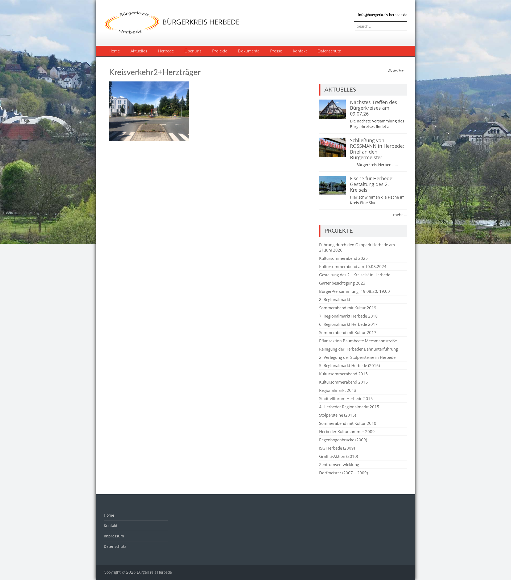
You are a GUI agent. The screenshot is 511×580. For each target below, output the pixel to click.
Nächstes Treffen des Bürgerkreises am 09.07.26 (373, 108)
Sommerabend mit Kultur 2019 (347, 307)
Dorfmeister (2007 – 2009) (343, 472)
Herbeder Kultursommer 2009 (347, 431)
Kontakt (300, 51)
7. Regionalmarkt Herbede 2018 (348, 316)
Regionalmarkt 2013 (337, 390)
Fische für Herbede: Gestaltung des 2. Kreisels (372, 184)
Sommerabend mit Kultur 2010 (347, 423)
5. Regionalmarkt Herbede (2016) (349, 365)
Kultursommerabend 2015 (343, 373)
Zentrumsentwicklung (339, 464)
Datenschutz (329, 51)
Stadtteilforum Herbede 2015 (346, 398)
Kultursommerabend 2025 (343, 258)
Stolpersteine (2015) (337, 415)
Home (114, 51)
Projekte (219, 51)
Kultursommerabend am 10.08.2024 (352, 266)
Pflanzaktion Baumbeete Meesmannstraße (358, 340)
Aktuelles (138, 51)
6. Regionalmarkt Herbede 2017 (348, 324)
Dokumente (248, 51)
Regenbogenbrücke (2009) (343, 439)
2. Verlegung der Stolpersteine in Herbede (357, 357)
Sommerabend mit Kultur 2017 (347, 332)
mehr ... (400, 214)
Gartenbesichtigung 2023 (342, 283)
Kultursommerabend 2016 (343, 382)
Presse (276, 51)
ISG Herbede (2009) (337, 448)
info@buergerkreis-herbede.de (382, 15)
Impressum (114, 535)
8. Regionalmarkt (334, 299)
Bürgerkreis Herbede (154, 572)
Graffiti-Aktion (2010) (338, 456)
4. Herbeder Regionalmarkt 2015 (349, 406)
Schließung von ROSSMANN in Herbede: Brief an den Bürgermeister (377, 149)
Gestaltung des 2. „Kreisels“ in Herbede (354, 274)
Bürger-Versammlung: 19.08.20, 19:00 (354, 291)
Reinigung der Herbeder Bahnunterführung (358, 349)
